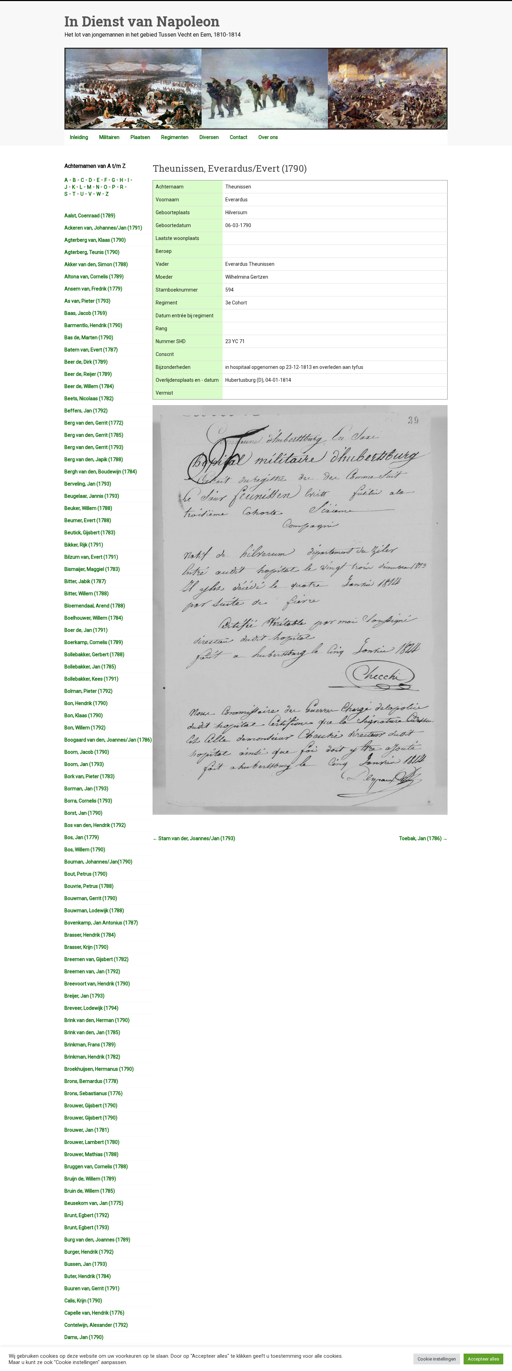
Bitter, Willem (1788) (86, 593)
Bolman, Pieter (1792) (88, 691)
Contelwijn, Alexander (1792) (96, 1325)
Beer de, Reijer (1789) (88, 374)
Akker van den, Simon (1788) (96, 264)
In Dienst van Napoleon (142, 21)
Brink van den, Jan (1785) (92, 1032)
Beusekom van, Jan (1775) (93, 1203)
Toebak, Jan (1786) (423, 838)
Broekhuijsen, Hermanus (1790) (99, 1069)
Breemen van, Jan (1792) (92, 971)
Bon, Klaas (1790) (83, 715)
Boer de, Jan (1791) (86, 630)
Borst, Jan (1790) (83, 813)
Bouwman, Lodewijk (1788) (94, 910)
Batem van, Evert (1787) (91, 350)
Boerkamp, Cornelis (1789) (93, 642)
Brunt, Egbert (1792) (86, 1215)
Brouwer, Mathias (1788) (91, 1154)
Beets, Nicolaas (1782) (89, 398)
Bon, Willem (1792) (85, 727)
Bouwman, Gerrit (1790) (90, 898)
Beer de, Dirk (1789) (86, 362)
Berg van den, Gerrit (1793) (93, 447)
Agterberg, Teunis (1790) (91, 252)
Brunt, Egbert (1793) (86, 1227)
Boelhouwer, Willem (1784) (93, 618)
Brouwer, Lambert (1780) (91, 1142)
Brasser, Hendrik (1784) (90, 935)
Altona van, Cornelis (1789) (94, 276)
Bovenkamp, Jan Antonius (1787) (101, 922)
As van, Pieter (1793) (87, 301)
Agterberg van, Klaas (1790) (95, 240)
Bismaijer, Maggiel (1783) (92, 569)
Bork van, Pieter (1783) (89, 776)
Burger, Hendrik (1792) (89, 1252)
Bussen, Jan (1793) (85, 1264)
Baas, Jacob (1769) (85, 313)
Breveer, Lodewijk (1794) (91, 1008)
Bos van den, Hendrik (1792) (95, 825)
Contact (238, 137)
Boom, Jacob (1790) (86, 752)
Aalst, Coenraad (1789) (89, 215)
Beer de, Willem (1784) (89, 386)
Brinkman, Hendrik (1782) (92, 1057)
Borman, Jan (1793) (86, 788)
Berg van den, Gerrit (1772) (93, 423)
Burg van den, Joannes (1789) (97, 1239)
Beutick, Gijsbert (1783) (89, 532)
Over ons (268, 137)
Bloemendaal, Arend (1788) (94, 606)
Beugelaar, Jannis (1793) (91, 496)
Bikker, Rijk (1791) (83, 545)
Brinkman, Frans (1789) (90, 1044)
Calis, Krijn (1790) (83, 1300)
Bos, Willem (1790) (84, 849)
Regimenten (174, 137)
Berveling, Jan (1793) (87, 484)
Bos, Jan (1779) (81, 837)
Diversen (209, 137)
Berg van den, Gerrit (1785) (93, 435)
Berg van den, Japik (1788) (93, 459)
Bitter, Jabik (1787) (85, 581)
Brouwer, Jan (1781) (86, 1130)
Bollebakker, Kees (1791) (91, 679)
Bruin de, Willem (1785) (89, 1191)
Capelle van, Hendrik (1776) (94, 1313)
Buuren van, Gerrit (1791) (91, 1288)
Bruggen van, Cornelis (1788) (96, 1166)
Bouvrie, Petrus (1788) (89, 886)
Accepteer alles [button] (483, 1359)
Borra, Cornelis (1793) (88, 801)
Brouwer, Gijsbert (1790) (90, 1105)
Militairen (109, 137)
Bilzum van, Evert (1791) (91, 557)
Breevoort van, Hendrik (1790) (97, 983)
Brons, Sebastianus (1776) (93, 1093)
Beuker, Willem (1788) (88, 508)
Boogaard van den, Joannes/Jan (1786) (108, 740)
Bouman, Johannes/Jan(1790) (98, 862)
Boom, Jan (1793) (84, 764)
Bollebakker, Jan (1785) (90, 666)
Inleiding (79, 137)
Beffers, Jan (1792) (86, 410)
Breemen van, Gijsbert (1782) (96, 959)
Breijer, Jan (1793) (84, 996)
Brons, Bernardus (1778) (91, 1081)
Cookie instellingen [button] (437, 1359)
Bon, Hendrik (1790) (86, 703)
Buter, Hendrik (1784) (87, 1276)
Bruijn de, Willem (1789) (90, 1179)
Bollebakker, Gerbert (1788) (94, 654)
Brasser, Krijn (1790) (86, 947)
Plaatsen (140, 137)
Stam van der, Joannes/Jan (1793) (194, 838)
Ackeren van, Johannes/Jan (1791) (103, 228)
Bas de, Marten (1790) (88, 337)
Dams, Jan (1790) (83, 1337)
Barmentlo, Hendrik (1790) (93, 325)
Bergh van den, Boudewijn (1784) (100, 471)
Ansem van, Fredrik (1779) (93, 289)
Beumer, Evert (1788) (87, 520)
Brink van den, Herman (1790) (97, 1020)
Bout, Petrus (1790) (85, 874)
